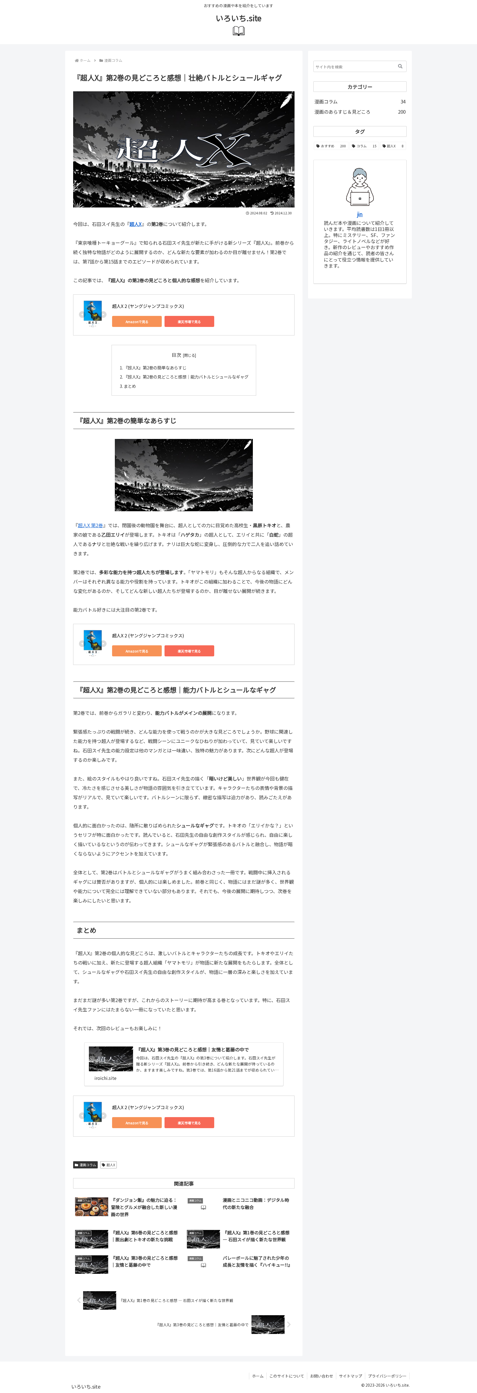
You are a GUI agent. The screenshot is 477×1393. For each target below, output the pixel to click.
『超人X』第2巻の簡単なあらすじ (155, 367)
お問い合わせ (321, 1376)
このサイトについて (286, 1376)
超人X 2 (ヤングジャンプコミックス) (148, 306)
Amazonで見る (137, 321)
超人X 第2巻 (90, 525)
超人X (135, 223)
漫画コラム (88, 1164)
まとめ (130, 386)
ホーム (258, 1376)
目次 (176, 354)
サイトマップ (350, 1376)
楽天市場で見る (189, 321)
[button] (400, 66)
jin (360, 214)
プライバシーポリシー (387, 1376)
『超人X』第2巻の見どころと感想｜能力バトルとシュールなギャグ (186, 377)
